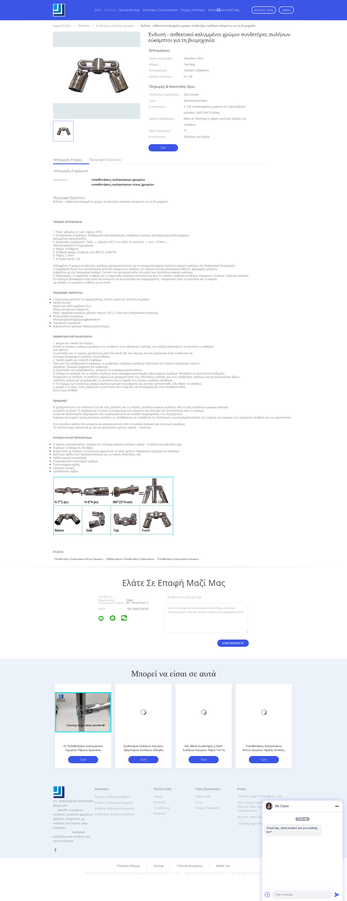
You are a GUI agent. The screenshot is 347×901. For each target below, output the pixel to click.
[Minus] (337, 806)
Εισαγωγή (160, 813)
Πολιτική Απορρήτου (190, 865)
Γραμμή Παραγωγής (207, 808)
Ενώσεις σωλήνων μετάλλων (112, 797)
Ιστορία (158, 796)
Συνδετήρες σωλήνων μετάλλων (114, 814)
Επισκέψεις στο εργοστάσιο (160, 10)
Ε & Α (198, 802)
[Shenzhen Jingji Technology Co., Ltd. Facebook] (55, 850)
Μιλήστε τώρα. (264, 10)
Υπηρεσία (159, 802)
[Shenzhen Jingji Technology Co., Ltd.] (103, 619)
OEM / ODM (203, 796)
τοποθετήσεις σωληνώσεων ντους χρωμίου (78, 559)
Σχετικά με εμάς (129, 10)
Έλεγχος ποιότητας (193, 10)
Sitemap (158, 865)
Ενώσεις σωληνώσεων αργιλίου (114, 802)
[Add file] (267, 894)
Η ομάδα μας (162, 808)
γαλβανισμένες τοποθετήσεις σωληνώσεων (130, 559)
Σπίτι (98, 10)
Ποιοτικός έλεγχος (128, 865)
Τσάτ (163, 148)
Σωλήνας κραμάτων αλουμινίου (114, 808)
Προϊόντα (110, 10)
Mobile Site (223, 865)
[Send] (337, 894)
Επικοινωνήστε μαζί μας (224, 10)
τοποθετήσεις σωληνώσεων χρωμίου (178, 559)
